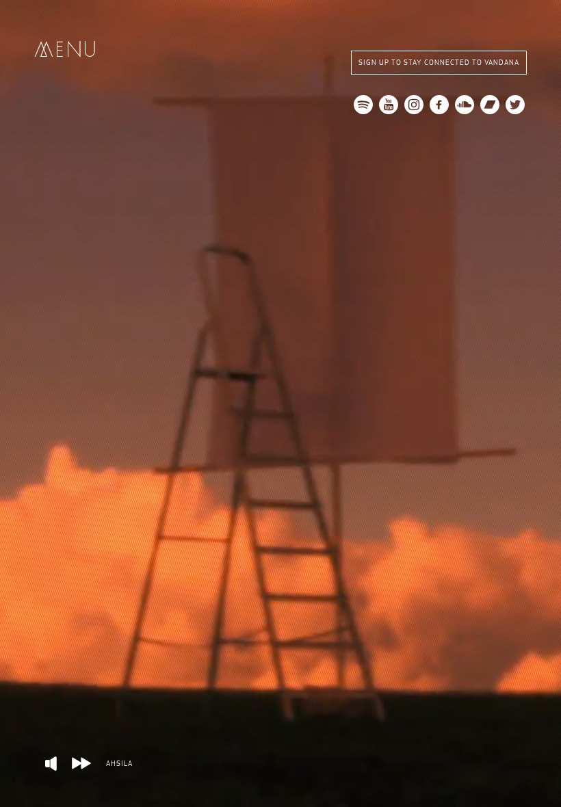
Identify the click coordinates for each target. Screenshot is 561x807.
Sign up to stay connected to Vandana (438, 62)
